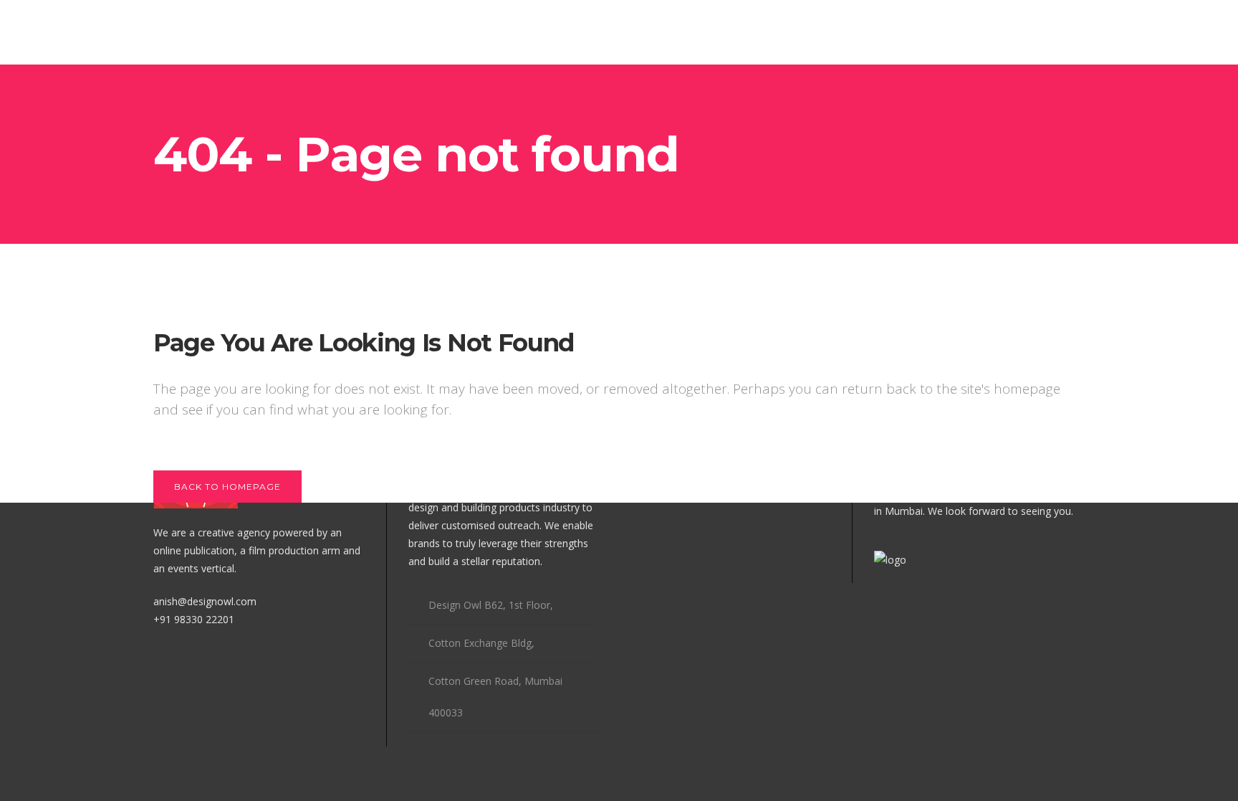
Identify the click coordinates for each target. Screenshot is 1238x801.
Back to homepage (227, 486)
